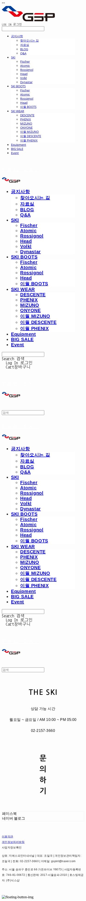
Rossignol (26, 70)
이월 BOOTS (28, 107)
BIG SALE (17, 149)
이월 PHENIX (29, 140)
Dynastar (26, 82)
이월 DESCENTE (30, 136)
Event (15, 153)
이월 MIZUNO (29, 132)
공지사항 (17, 36)
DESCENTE (27, 115)
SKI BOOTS (18, 86)
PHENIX (25, 119)
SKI (13, 57)
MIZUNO (26, 123)
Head (24, 74)
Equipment (18, 145)
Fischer (25, 61)
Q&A (23, 53)
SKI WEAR (17, 111)
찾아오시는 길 (29, 40)
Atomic (25, 66)
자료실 (24, 45)
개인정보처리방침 (13, 842)
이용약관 (7, 836)
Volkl (23, 78)
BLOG (24, 49)
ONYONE (26, 127)
